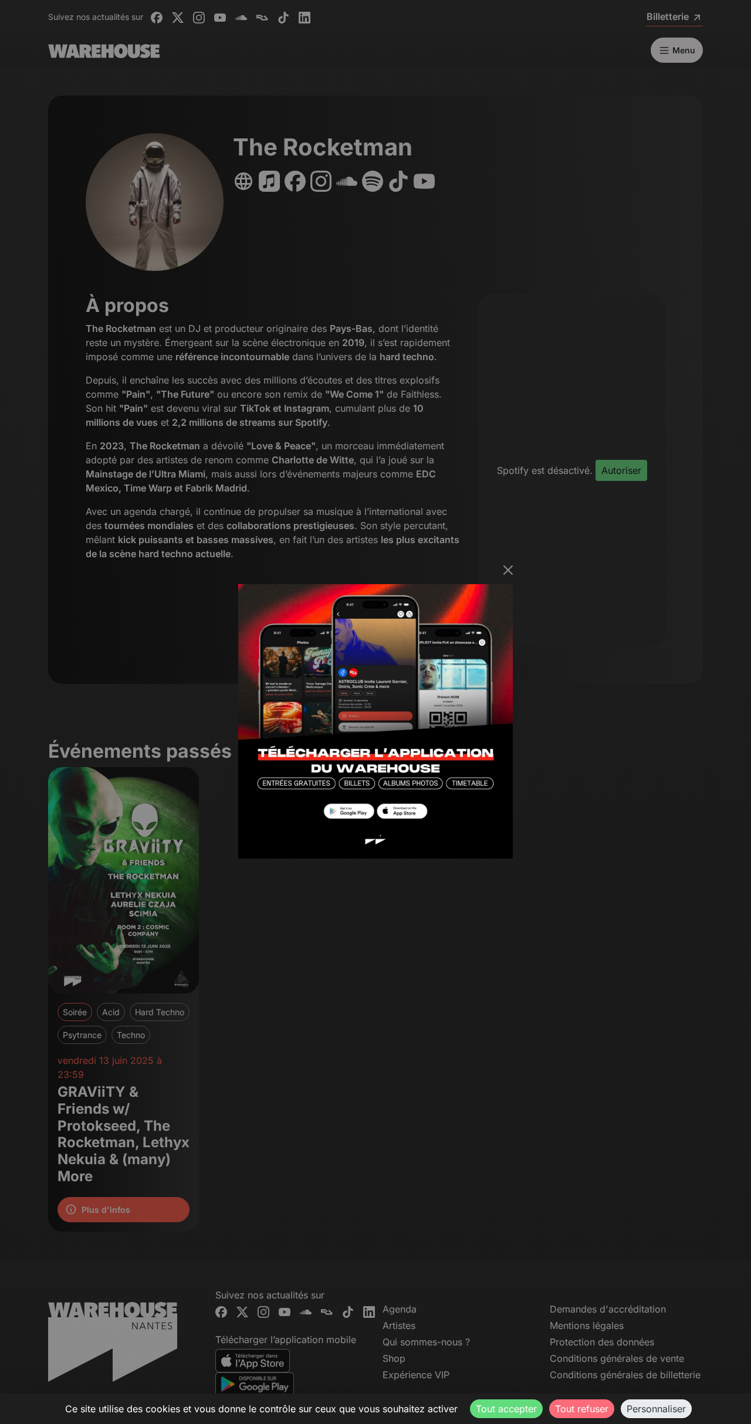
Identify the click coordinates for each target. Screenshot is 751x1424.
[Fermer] (508, 570)
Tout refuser (581, 1409)
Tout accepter (506, 1409)
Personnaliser (656, 1409)
